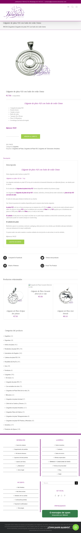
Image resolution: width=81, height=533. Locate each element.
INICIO (5, 27)
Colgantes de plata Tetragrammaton (17, 416)
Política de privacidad (60, 466)
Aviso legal (21, 470)
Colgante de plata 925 (12, 382)
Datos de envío (59, 453)
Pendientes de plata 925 (12, 349)
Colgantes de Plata (17, 149)
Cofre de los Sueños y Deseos (15, 403)
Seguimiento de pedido (21, 449)
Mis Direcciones (20, 491)
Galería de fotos (21, 461)
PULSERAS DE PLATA (11, 362)
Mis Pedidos (21, 487)
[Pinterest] (64, 495)
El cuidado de (10, 222)
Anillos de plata (9, 345)
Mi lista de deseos (21, 453)
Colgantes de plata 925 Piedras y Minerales (18, 421)
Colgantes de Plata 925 (31, 149)
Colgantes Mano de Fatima (14, 412)
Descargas (21, 508)
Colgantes (11, 27)
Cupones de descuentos (21, 457)
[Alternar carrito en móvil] (68, 7)
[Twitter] (58, 495)
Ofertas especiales (59, 457)
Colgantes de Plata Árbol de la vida (16, 390)
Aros (6, 366)
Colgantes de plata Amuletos (14, 408)
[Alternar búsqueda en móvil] (72, 7)
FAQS (59, 474)
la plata (16, 222)
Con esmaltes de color (12, 386)
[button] (76, 527)
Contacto (59, 449)
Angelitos (7, 336)
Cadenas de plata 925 (11, 357)
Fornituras (8, 370)
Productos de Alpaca (11, 429)
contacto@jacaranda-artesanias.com (55, 1)
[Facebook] (55, 495)
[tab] (40, 158)
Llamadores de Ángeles (12, 353)
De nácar (8, 378)
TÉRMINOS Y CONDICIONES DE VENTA (59, 461)
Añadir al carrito (30, 136)
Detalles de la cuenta (21, 495)
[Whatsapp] (61, 495)
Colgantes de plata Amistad (14, 399)
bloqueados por (62, 514)
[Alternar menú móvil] (77, 7)
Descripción (6, 158)
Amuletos (7, 425)
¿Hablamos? (21, 466)
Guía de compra (21, 445)
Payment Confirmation (21, 504)
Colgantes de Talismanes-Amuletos (49, 149)
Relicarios (9, 395)
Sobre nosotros (59, 445)
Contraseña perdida (21, 500)
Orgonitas (7, 340)
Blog (60, 470)
